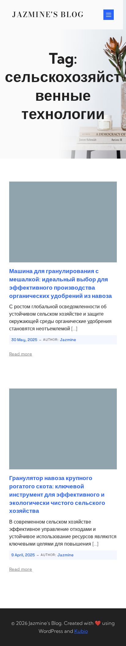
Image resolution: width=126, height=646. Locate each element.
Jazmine (68, 339)
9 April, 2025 (23, 555)
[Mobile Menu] (108, 14)
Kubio (81, 631)
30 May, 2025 (24, 339)
